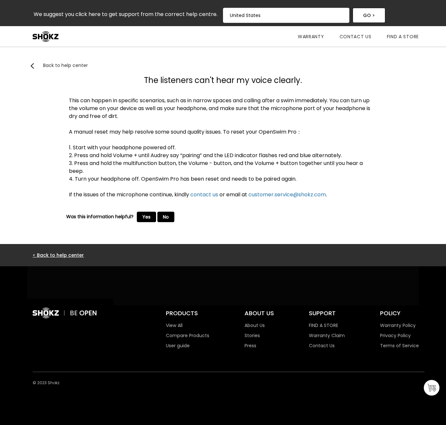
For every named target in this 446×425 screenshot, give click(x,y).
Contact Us (356, 36)
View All (174, 325)
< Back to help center (58, 255)
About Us (255, 325)
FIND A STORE (323, 325)
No (166, 217)
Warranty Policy (398, 325)
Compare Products (187, 335)
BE (74, 313)
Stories (252, 335)
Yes (146, 217)
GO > (369, 15)
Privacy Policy (395, 335)
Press (250, 345)
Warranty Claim (327, 335)
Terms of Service (399, 345)
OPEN (88, 313)
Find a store (403, 36)
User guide (178, 345)
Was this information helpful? (100, 216)
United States (245, 15)
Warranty (311, 36)
